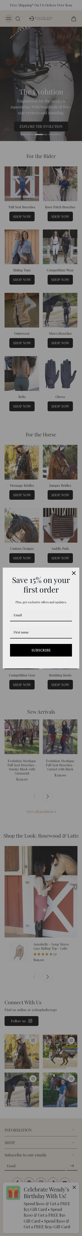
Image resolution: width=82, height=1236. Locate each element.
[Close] (73, 573)
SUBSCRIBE (41, 650)
